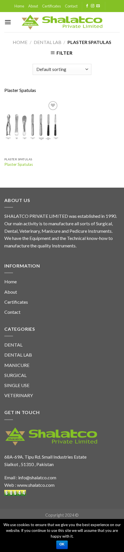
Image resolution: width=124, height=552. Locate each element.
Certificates (51, 6)
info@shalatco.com (37, 477)
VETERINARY (18, 395)
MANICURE (16, 365)
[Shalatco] (62, 22)
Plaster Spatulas (18, 164)
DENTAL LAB (47, 42)
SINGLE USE (16, 385)
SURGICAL (15, 375)
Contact (71, 6)
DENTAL (13, 344)
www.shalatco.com (36, 485)
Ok (62, 544)
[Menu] (7, 22)
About (33, 6)
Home (19, 6)
